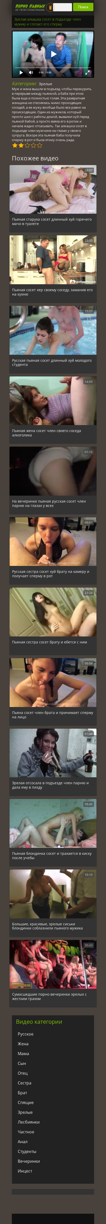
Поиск (83, 7)
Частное (26, 1132)
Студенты (27, 1151)
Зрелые (45, 83)
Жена (23, 1044)
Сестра (24, 1083)
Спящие (26, 1102)
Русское (25, 1034)
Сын (22, 1063)
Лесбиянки (29, 1122)
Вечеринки (29, 1161)
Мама (23, 1053)
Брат (22, 1093)
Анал (23, 1141)
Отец (23, 1073)
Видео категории (39, 1021)
